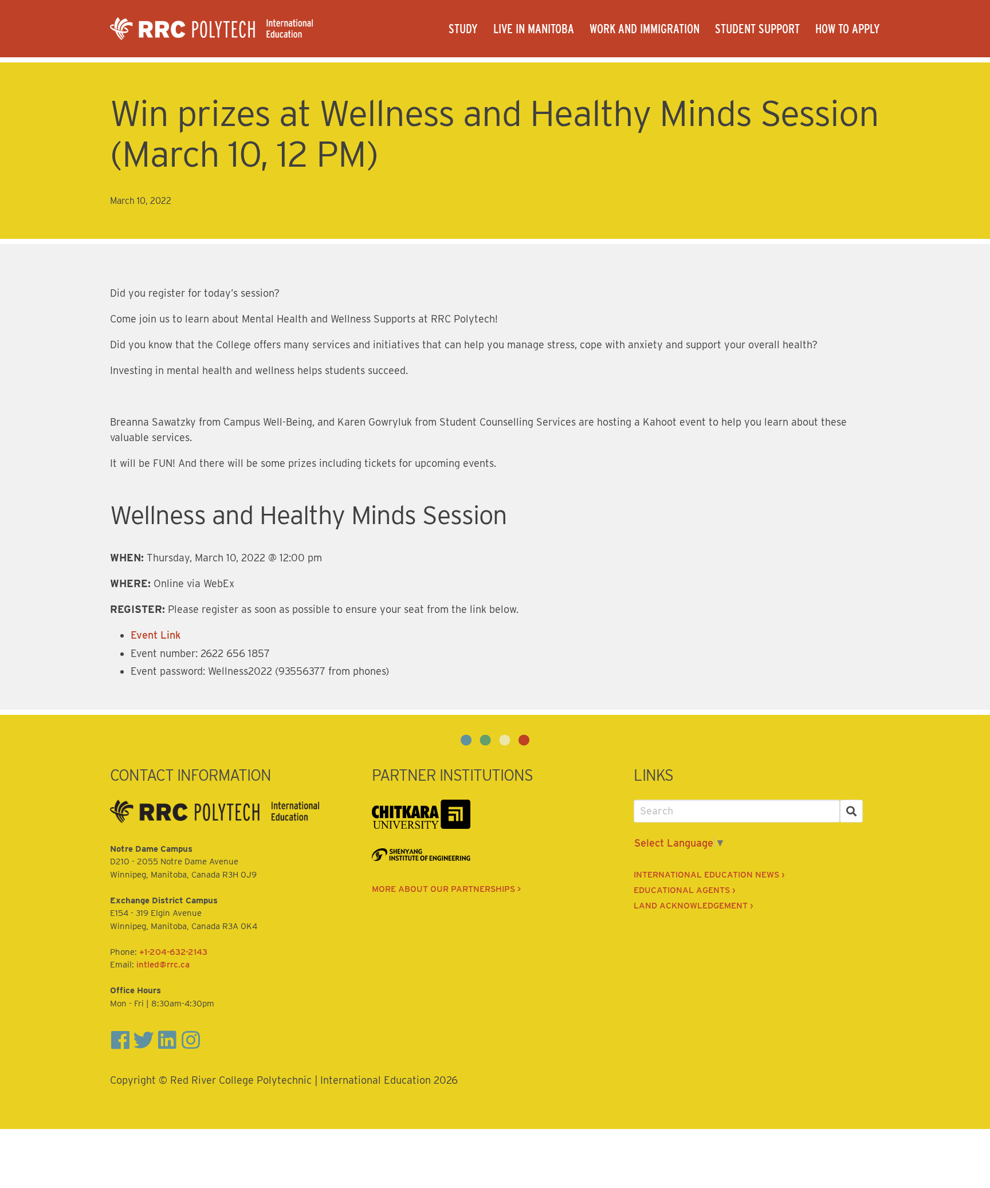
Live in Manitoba (533, 28)
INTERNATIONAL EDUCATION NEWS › (709, 875)
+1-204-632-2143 (173, 952)
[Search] (851, 811)
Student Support (757, 28)
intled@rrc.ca (163, 964)
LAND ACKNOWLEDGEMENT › (693, 905)
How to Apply (847, 28)
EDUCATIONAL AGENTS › (684, 890)
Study (463, 28)
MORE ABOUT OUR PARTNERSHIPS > (446, 889)
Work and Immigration (645, 28)
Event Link (156, 635)
